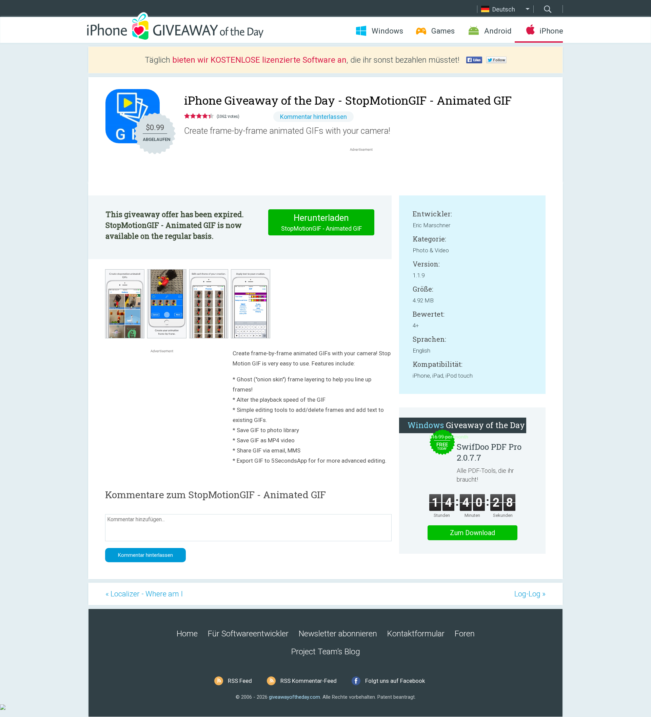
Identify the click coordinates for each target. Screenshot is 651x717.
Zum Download (472, 533)
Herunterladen (321, 222)
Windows (387, 31)
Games (443, 31)
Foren (465, 633)
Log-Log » (530, 594)
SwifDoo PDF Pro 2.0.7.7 (489, 452)
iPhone (551, 31)
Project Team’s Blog (325, 651)
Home (187, 633)
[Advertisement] (365, 169)
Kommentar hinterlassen (313, 116)
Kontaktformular (416, 633)
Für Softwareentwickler (248, 633)
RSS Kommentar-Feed (308, 680)
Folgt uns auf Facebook (395, 680)
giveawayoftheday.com (294, 697)
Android (498, 31)
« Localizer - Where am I (144, 594)
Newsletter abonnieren (338, 633)
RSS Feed (240, 680)
